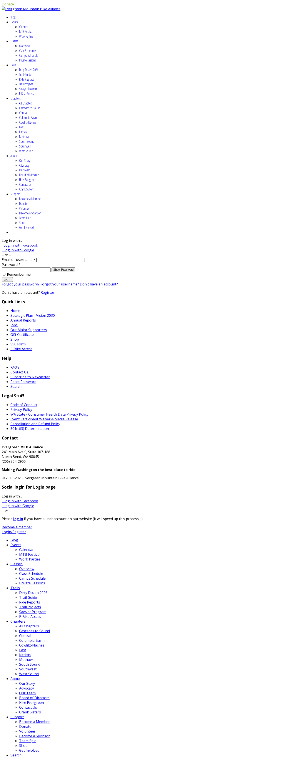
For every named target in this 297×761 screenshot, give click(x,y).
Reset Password (23, 381)
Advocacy (24, 165)
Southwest (25, 146)
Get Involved (26, 227)
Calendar (24, 26)
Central (23, 112)
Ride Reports (26, 79)
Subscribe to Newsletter (30, 377)
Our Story (24, 160)
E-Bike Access (26, 93)
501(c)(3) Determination (29, 428)
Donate (8, 4)
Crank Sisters (26, 189)
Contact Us (25, 184)
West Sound (26, 151)
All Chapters (25, 103)
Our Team (24, 170)
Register (47, 292)
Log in (7, 279)
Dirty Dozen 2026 (28, 69)
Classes (14, 41)
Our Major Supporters (28, 329)
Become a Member (30, 198)
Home (15, 310)
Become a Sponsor (30, 213)
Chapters (15, 98)
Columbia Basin (28, 117)
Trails (13, 65)
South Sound (26, 141)
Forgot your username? (60, 284)
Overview (24, 45)
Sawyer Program (28, 88)
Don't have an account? (99, 284)
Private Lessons (27, 60)
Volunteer (24, 208)
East (21, 127)
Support (15, 194)
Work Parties (26, 36)
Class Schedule (27, 50)
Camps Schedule (28, 55)
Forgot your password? (21, 284)
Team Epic (25, 218)
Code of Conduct (23, 404)
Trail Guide (25, 74)
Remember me (19, 274)
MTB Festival (26, 31)
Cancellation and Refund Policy (35, 423)
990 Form (18, 344)
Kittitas (23, 131)
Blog (12, 17)
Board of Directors (29, 174)
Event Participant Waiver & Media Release (44, 419)
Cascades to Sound (29, 108)
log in (18, 518)
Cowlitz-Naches (27, 122)
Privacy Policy (21, 409)
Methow (24, 136)
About (13, 155)
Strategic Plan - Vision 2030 (32, 315)
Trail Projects (26, 84)
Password (11, 264)
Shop (22, 222)
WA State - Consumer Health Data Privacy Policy (49, 414)
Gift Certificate (22, 334)
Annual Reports (23, 320)
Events (14, 22)
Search (16, 386)
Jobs (14, 325)
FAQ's (15, 367)
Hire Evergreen (27, 179)
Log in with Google (18, 250)
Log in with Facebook (20, 245)
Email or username (18, 259)
